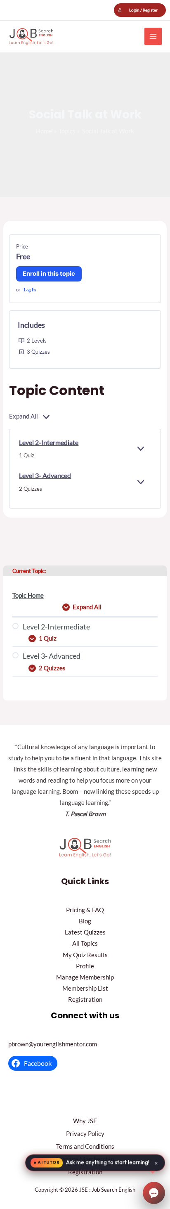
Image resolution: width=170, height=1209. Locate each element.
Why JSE (85, 1120)
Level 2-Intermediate (48, 442)
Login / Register (143, 9)
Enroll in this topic (49, 273)
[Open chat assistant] (154, 1193)
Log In (30, 289)
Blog (85, 921)
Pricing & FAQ (85, 909)
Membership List (85, 988)
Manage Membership (85, 977)
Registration (85, 999)
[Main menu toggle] (153, 36)
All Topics (85, 943)
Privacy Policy (85, 1133)
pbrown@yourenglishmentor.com (52, 1044)
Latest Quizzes (85, 932)
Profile (85, 966)
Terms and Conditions (85, 1146)
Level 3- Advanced (45, 475)
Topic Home (28, 595)
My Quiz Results (85, 954)
